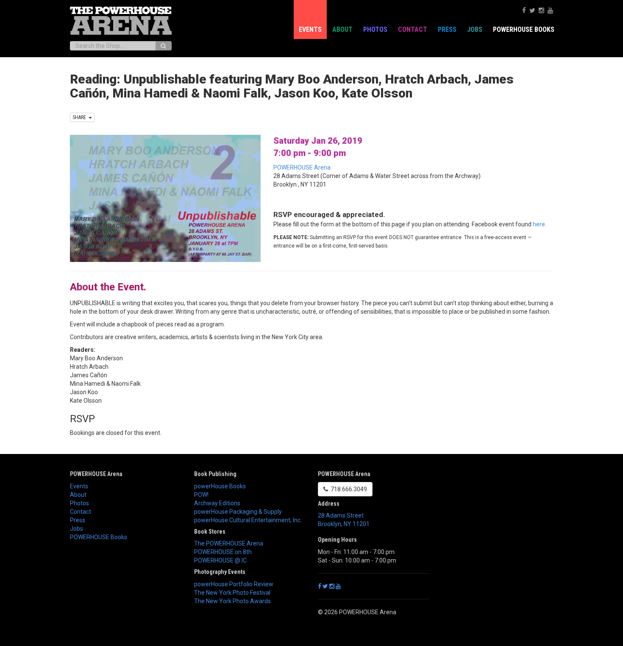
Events (310, 29)
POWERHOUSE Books (98, 537)
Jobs (474, 29)
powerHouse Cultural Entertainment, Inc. (248, 520)
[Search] (163, 45)
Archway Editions (217, 503)
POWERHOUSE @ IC (220, 560)
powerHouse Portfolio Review (233, 584)
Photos (375, 29)
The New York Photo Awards (232, 601)
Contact (412, 29)
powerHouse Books (220, 486)
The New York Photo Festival (232, 592)
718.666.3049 (347, 489)
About (342, 29)
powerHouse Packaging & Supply (238, 511)
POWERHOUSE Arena (302, 167)
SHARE (80, 117)
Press (447, 29)
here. (539, 224)
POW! (201, 494)
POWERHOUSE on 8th (223, 552)
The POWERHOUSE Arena (228, 543)
